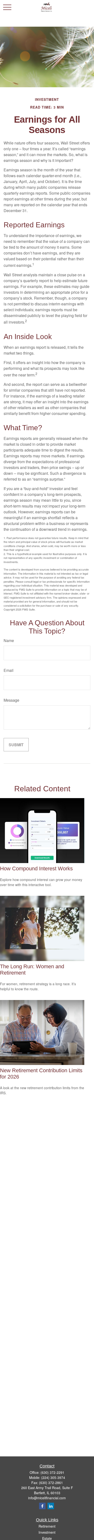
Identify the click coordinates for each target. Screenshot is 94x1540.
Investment (47, 1532)
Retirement (47, 1526)
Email (8, 670)
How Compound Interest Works (36, 868)
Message (11, 700)
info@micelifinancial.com (47, 1497)
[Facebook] (42, 1506)
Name (9, 640)
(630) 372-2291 (52, 1472)
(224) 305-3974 (53, 1477)
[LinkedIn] (50, 1506)
